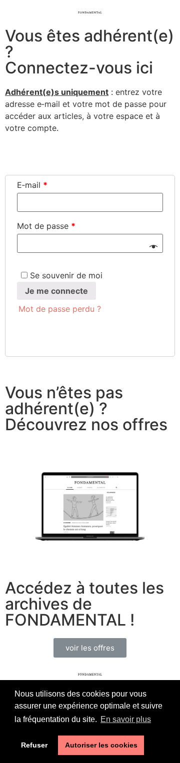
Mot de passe (46, 226)
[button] (90, 648)
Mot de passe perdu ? (59, 309)
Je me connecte (56, 291)
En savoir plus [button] (125, 719)
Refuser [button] (34, 745)
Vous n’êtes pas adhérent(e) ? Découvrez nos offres (88, 408)
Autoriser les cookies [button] (101, 745)
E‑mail (32, 185)
